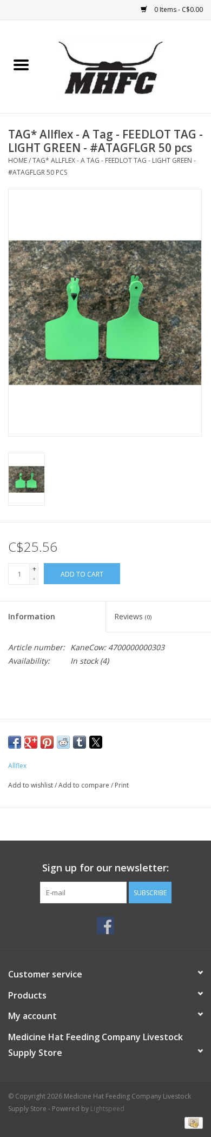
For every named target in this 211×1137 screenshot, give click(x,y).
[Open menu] (21, 64)
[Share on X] (95, 742)
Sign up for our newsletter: (105, 868)
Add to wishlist (31, 785)
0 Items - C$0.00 (178, 9)
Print (122, 785)
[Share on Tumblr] (79, 742)
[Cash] (192, 1122)
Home (17, 160)
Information (31, 616)
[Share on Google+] (30, 742)
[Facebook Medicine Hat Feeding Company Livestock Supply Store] (105, 925)
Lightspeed (107, 1108)
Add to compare (84, 785)
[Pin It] (47, 742)
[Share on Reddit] (63, 742)
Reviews (132, 616)
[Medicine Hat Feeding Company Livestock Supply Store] (126, 66)
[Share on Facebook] (14, 742)
